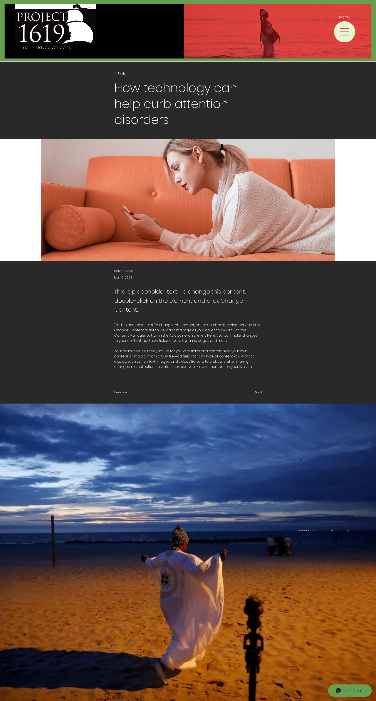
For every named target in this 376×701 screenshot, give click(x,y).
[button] (344, 31)
